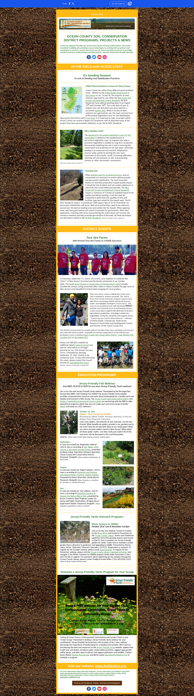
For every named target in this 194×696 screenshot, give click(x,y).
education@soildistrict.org (116, 655)
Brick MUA (102, 533)
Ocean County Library (104, 535)
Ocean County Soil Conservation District (100, 335)
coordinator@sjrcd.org (79, 363)
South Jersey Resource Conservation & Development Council (95, 284)
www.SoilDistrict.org (110, 666)
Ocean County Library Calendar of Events (109, 552)
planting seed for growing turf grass (106, 175)
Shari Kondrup (106, 550)
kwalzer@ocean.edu (80, 655)
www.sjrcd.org (82, 345)
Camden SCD (65, 338)
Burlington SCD (81, 338)
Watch (62, 407)
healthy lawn (100, 111)
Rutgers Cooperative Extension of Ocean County (80, 401)
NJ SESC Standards (93, 218)
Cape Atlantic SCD (125, 335)
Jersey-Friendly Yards (106, 648)
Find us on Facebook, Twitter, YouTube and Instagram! (97, 683)
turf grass (91, 118)
